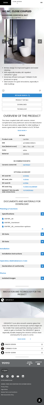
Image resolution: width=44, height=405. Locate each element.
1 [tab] (20, 65)
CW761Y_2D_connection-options (17, 226)
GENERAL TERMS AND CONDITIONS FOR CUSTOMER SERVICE (16, 384)
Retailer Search (21, 95)
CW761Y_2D (8, 219)
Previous (3, 41)
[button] (17, 2)
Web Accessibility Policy (7, 395)
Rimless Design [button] (10, 344)
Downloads (22, 104)
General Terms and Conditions (9, 392)
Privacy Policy (4, 387)
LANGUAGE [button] (38, 363)
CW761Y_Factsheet (11, 223)
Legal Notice (4, 389)
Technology (22, 109)
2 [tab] (23, 65)
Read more (21, 339)
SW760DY (26, 165)
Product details (22, 100)
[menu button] (41, 2)
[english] (5, 2)
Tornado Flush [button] (11, 348)
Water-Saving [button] (10, 353)
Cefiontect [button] (9, 300)
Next (40, 41)
